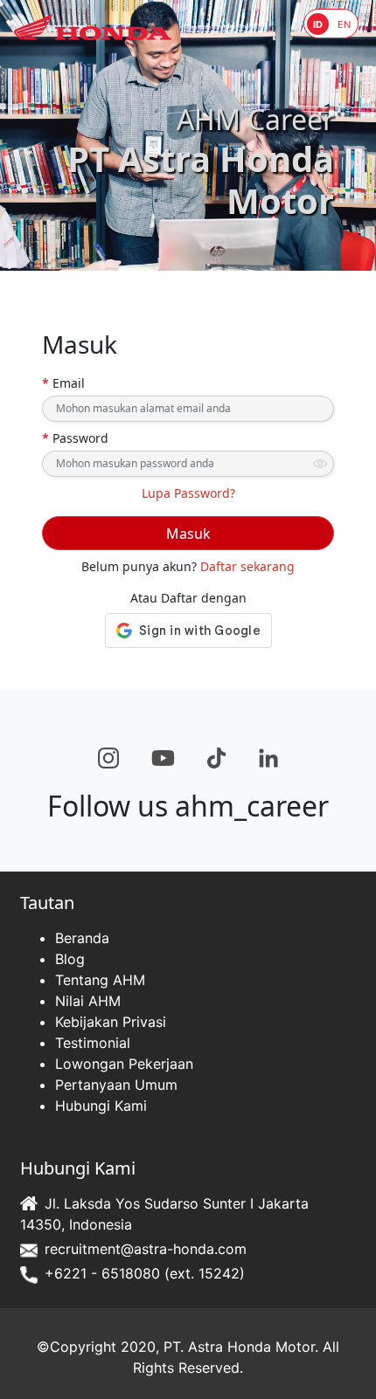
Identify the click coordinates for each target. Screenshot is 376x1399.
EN (344, 24)
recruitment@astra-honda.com (146, 1249)
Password (75, 438)
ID (318, 24)
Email (63, 383)
